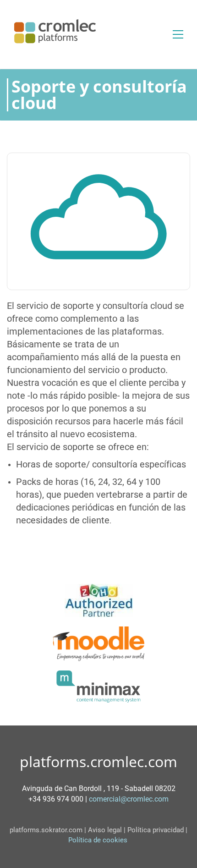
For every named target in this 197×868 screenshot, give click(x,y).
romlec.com (150, 799)
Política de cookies (99, 840)
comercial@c (110, 799)
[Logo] (55, 31)
